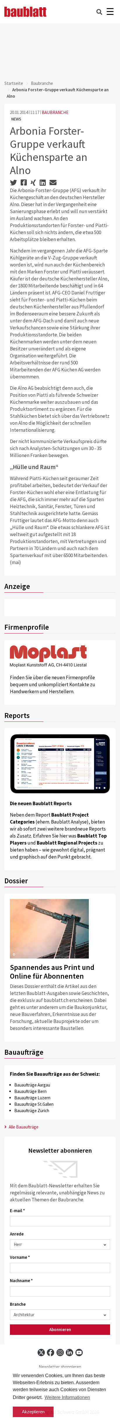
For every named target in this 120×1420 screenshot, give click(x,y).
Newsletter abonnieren (60, 1367)
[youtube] (79, 1352)
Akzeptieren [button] (33, 1411)
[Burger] (110, 11)
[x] (41, 1352)
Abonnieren (60, 1329)
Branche (18, 1304)
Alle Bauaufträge (23, 1127)
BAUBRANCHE (55, 112)
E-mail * (17, 1210)
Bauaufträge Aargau (32, 1085)
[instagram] (60, 1352)
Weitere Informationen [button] (67, 1397)
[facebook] (50, 1352)
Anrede (17, 1234)
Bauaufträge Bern (30, 1091)
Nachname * (21, 1280)
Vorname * (20, 1257)
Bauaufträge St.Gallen (34, 1104)
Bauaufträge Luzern (32, 1097)
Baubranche (42, 83)
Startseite (13, 83)
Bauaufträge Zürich (31, 1110)
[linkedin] (69, 1352)
